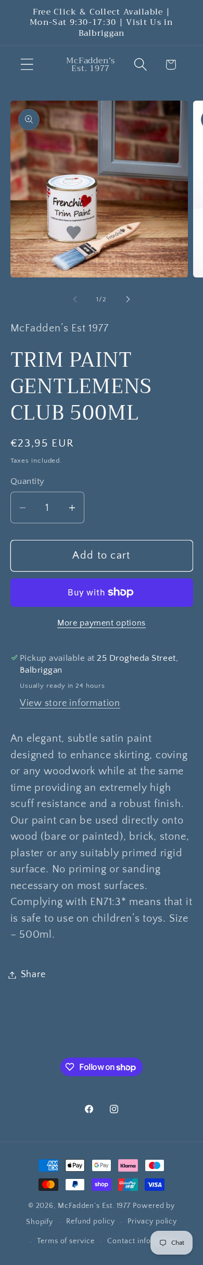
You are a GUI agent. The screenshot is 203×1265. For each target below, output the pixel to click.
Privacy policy (152, 1221)
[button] (27, 64)
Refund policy (90, 1221)
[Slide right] (128, 299)
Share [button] (33, 974)
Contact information (143, 1241)
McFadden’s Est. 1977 (94, 1206)
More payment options (101, 623)
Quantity (27, 481)
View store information (70, 703)
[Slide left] (75, 299)
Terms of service (66, 1241)
